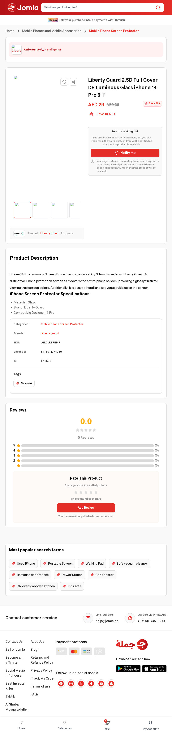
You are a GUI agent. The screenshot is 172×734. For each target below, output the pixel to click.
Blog (34, 649)
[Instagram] (71, 683)
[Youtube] (101, 683)
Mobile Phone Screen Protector (62, 324)
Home (9, 31)
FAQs (35, 694)
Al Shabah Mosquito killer (16, 707)
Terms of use (40, 686)
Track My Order (43, 678)
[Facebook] (61, 683)
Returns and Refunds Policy (42, 660)
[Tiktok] (91, 683)
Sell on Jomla (15, 649)
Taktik (10, 696)
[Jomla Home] (23, 7)
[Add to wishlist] (64, 82)
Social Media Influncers (15, 673)
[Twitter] (81, 683)
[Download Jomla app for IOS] (154, 668)
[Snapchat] (111, 683)
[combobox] (99, 7)
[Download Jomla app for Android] (128, 668)
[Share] (73, 82)
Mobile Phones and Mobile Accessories (51, 31)
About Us (37, 641)
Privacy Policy (41, 670)
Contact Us (13, 641)
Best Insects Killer (14, 686)
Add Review (86, 507)
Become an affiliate (13, 660)
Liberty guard (50, 333)
